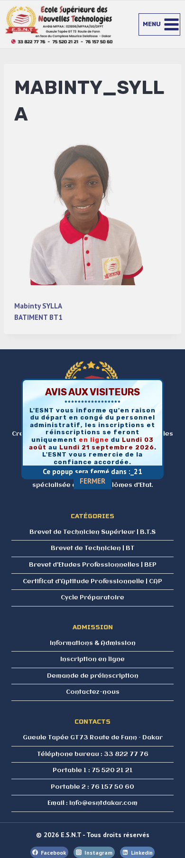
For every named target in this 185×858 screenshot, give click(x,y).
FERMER (92, 480)
